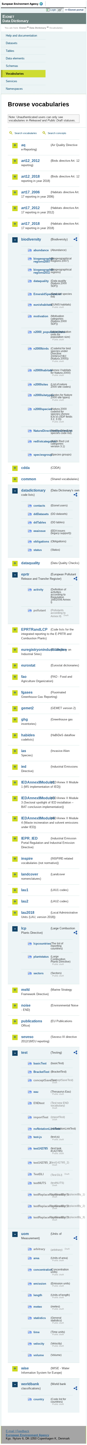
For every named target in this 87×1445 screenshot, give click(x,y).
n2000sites (40, 384)
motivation (40, 316)
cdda (25, 468)
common (28, 479)
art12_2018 (30, 176)
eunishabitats (41, 304)
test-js (37, 1137)
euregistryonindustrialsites (35, 650)
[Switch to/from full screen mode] (60, 10)
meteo (37, 1306)
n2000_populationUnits (41, 332)
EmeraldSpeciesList (41, 294)
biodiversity (31, 239)
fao (24, 677)
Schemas (12, 66)
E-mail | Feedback (17, 1431)
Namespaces (14, 88)
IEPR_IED (29, 838)
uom (25, 1234)
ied (23, 766)
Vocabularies (15, 73)
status (37, 550)
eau (35, 1091)
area (36, 1258)
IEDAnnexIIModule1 (35, 782)
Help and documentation (21, 35)
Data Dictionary (37, 28)
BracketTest (41, 1072)
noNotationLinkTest (41, 1128)
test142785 (40, 1148)
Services (11, 81)
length (37, 1295)
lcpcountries (41, 943)
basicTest (39, 1063)
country (38, 1399)
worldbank (30, 1384)
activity (38, 589)
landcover (29, 874)
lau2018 (27, 912)
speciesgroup (41, 454)
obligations (41, 541)
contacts (39, 505)
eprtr (25, 574)
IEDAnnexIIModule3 (35, 798)
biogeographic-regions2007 (41, 260)
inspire (27, 858)
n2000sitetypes (41, 395)
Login (53, 9)
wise (25, 1368)
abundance (41, 250)
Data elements (15, 58)
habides (28, 735)
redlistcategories (41, 441)
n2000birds (41, 348)
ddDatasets (41, 514)
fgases (27, 692)
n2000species (41, 409)
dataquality (41, 281)
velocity (38, 1343)
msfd (25, 990)
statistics (39, 1318)
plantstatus (41, 956)
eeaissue (39, 531)
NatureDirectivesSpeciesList (41, 430)
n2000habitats (41, 370)
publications (31, 1021)
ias (23, 751)
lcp (23, 928)
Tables (10, 51)
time (36, 1332)
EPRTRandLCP (34, 629)
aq (23, 145)
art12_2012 (30, 161)
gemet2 (27, 708)
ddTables (39, 522)
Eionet (22, 28)
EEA (24, 4)
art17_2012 (30, 208)
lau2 (24, 901)
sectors (38, 973)
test (24, 1052)
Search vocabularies (25, 133)
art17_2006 (30, 192)
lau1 (24, 890)
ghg (24, 719)
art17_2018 (30, 224)
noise (26, 1005)
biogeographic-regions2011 (41, 271)
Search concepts (57, 133)
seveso (27, 1037)
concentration (41, 1269)
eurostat (28, 665)
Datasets (11, 43)
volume (38, 1355)
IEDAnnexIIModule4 (35, 818)
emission (39, 1283)
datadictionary (33, 490)
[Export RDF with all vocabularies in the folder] (75, 239)
